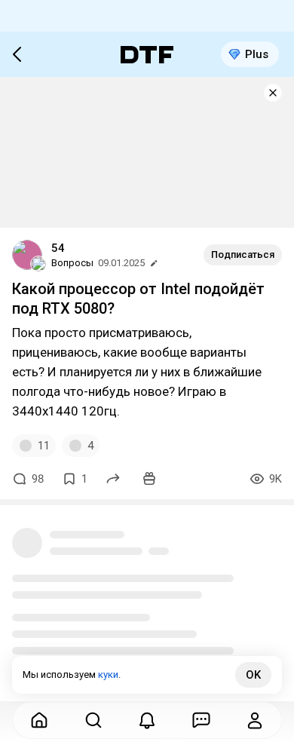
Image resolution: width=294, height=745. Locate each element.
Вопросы (72, 262)
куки (108, 674)
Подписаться (242, 254)
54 (58, 248)
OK (253, 675)
